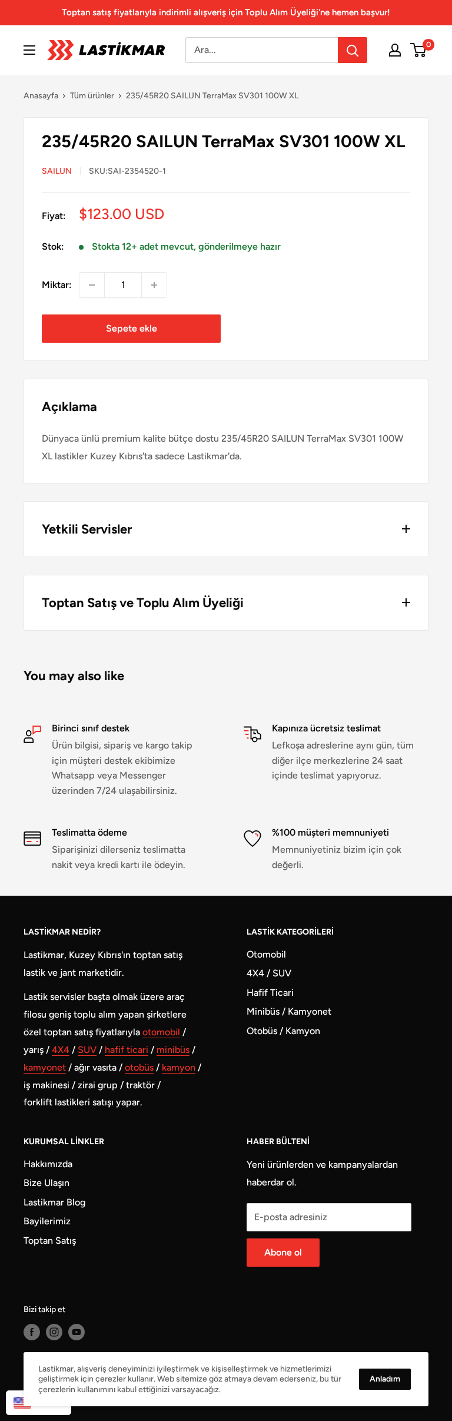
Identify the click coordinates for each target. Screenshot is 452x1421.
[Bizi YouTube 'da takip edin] (76, 1332)
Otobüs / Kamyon (283, 1030)
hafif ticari (126, 1049)
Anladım (385, 1379)
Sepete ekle (131, 328)
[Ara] (352, 50)
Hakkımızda (48, 1164)
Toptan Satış (50, 1240)
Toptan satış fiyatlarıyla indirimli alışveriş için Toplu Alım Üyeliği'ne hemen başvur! (226, 12)
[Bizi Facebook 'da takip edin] (32, 1332)
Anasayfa (41, 96)
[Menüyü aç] (29, 50)
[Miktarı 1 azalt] (91, 285)
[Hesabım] (395, 50)
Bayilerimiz (47, 1221)
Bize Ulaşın (46, 1182)
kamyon (178, 1067)
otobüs (139, 1067)
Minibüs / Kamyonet (289, 1011)
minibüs (173, 1049)
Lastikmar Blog (54, 1202)
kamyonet (45, 1067)
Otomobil (266, 954)
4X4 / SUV (269, 973)
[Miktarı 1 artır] (154, 285)
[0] (418, 50)
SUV (87, 1049)
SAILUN (57, 171)
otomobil (161, 1032)
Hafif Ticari (270, 992)
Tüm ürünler (92, 96)
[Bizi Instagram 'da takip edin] (54, 1332)
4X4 (60, 1049)
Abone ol (283, 1252)
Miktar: (57, 284)
